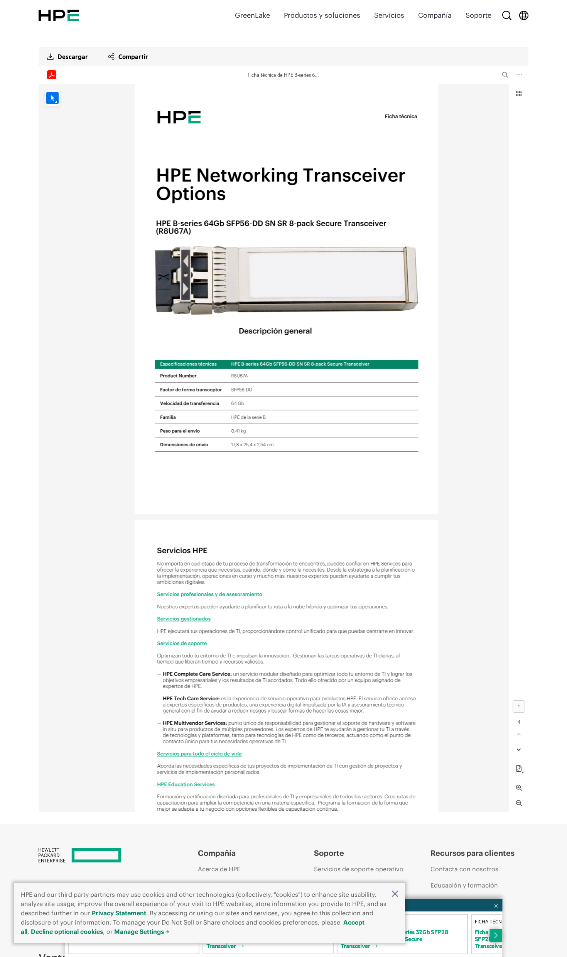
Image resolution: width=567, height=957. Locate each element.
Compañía (435, 15)
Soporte (478, 15)
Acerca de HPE (219, 869)
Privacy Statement (119, 913)
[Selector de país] (523, 15)
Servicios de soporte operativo (358, 869)
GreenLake (252, 15)
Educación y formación (464, 885)
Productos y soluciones (322, 15)
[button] (395, 894)
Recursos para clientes (472, 853)
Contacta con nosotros (464, 869)
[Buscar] (506, 15)
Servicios (389, 15)
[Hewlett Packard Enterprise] (59, 15)
